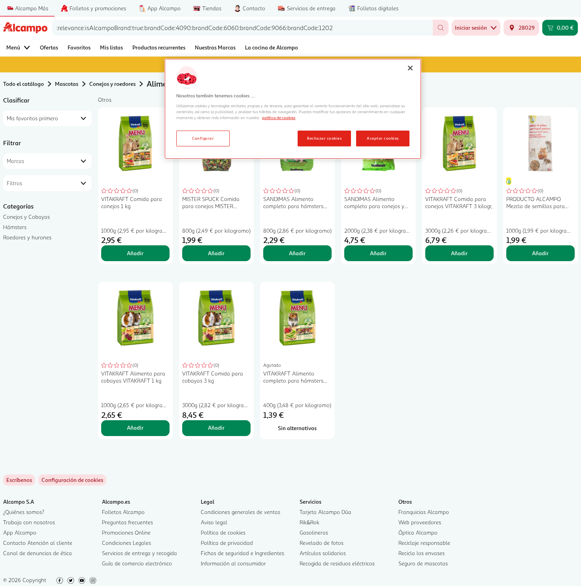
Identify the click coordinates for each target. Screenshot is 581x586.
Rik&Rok (309, 522)
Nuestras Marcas (215, 47)
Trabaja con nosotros (29, 522)
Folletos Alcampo (123, 511)
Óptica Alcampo (418, 532)
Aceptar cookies (382, 138)
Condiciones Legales (126, 542)
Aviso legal (214, 522)
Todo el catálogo (23, 83)
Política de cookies (223, 532)
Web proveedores (419, 522)
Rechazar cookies (324, 138)
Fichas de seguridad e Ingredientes (242, 553)
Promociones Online (126, 532)
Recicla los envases (421, 553)
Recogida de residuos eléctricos (337, 563)
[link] (72, 479)
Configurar (203, 138)
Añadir (135, 253)
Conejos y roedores (112, 83)
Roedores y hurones (27, 237)
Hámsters (14, 227)
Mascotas (66, 83)
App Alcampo (19, 532)
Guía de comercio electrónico (137, 563)
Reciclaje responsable (424, 542)
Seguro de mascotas (423, 563)
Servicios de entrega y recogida (139, 553)
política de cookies (278, 117)
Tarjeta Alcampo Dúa (325, 511)
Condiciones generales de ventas (240, 511)
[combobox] (242, 27)
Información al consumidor (233, 563)
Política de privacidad (227, 542)
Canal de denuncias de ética (37, 553)
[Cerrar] (410, 68)
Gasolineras (314, 532)
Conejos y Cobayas (26, 216)
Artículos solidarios (323, 553)
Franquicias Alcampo (423, 511)
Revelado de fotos (321, 542)
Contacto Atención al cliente (37, 542)
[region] (292, 109)
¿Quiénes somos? (23, 511)
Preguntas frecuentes (127, 522)
